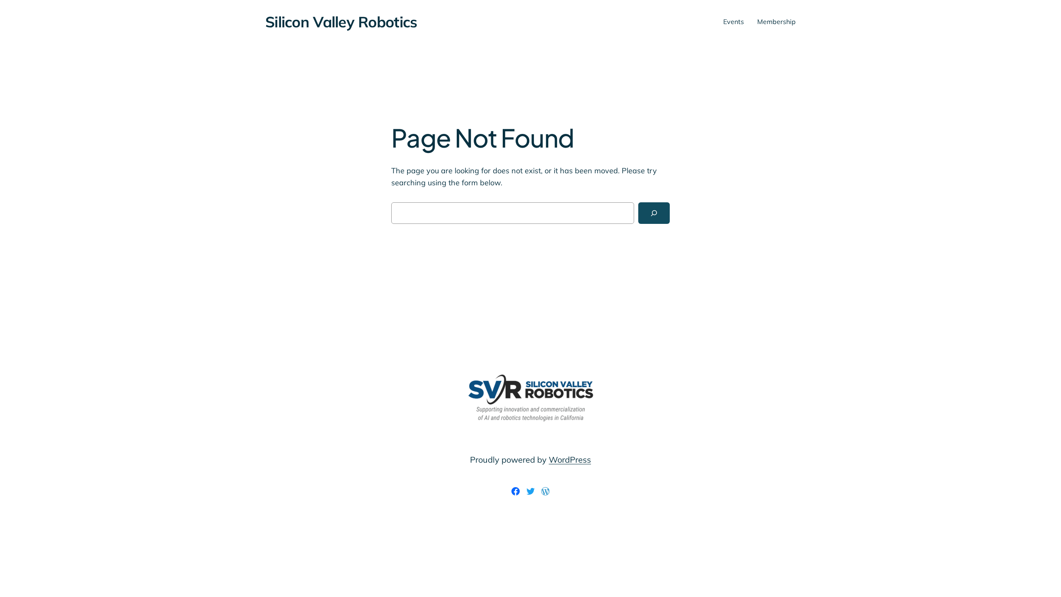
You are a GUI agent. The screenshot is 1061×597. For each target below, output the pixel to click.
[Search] (654, 213)
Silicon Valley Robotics (341, 21)
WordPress (570, 459)
